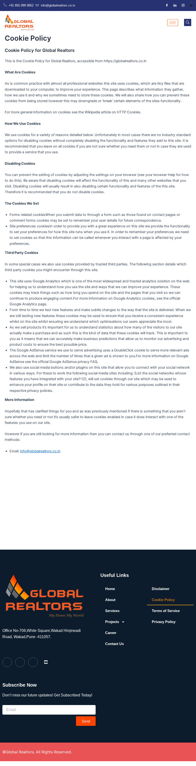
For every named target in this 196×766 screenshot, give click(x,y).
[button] (187, 22)
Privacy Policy (163, 622)
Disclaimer (160, 589)
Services (112, 611)
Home (110, 589)
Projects (112, 622)
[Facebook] (166, 5)
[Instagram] (183, 5)
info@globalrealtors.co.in (40, 451)
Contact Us (114, 644)
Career (110, 633)
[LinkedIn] (175, 5)
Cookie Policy (163, 600)
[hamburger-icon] (172, 22)
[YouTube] (191, 5)
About (110, 600)
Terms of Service (166, 611)
